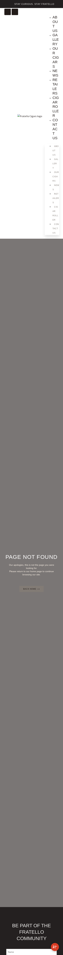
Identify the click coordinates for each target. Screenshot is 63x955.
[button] (45, 11)
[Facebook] (15, 12)
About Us (55, 24)
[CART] (57, 13)
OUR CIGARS (55, 57)
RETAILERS (55, 86)
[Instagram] (7, 12)
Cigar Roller (55, 107)
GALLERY (55, 39)
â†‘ (55, 947)
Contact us (55, 129)
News (55, 73)
